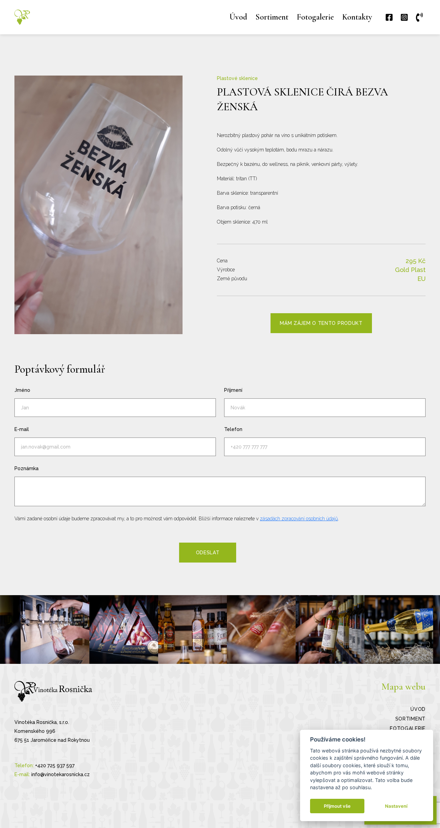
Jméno (22, 390)
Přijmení (233, 390)
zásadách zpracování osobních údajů (299, 518)
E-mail (21, 429)
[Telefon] (421, 17)
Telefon (233, 429)
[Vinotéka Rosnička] (22, 17)
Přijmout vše (337, 806)
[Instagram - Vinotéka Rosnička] (55, 629)
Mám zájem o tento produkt (321, 323)
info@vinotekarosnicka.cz (60, 774)
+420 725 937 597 (55, 765)
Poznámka (26, 468)
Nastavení (396, 806)
